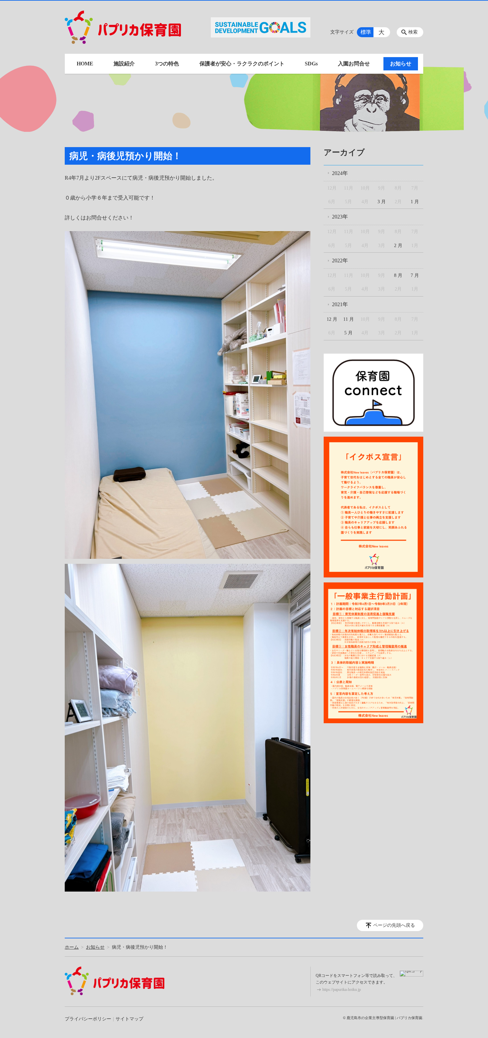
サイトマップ (129, 1018)
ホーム (72, 947)
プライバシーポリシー (88, 1018)
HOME (85, 63)
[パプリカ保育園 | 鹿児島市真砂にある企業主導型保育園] (123, 27)
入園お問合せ (354, 63)
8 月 (398, 275)
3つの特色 (167, 63)
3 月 (381, 201)
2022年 (340, 260)
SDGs (311, 63)
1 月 (415, 201)
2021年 (340, 304)
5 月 (348, 332)
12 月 (332, 319)
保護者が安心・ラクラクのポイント (242, 63)
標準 (366, 32)
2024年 (340, 173)
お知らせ (400, 63)
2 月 (398, 245)
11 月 (348, 319)
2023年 (340, 216)
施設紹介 (124, 63)
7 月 (415, 275)
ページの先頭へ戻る (394, 925)
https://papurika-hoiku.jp (341, 989)
